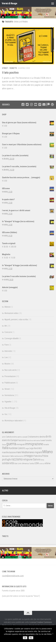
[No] (52, 633)
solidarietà (8, 463)
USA (37, 463)
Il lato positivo (10, 72)
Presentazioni (10, 376)
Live (6, 357)
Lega (27, 448)
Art (5, 326)
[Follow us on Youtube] (35, 104)
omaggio (28, 455)
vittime (47, 463)
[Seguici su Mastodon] (52, 104)
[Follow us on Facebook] (22, 104)
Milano (47, 451)
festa (28, 440)
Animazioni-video (11, 313)
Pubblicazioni (9, 382)
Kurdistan (13, 448)
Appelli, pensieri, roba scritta (16, 319)
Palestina (38, 456)
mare (18, 452)
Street (5, 68)
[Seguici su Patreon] (48, 104)
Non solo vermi (10, 370)
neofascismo (19, 456)
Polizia (45, 456)
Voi (5, 414)
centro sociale (22, 437)
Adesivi (7, 307)
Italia (5, 448)
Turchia (31, 464)
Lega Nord (33, 448)
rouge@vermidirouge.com (13, 575)
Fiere (6, 345)
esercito (6, 440)
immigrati (20, 444)
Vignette (13, 68)
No (31, 638)
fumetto (48, 440)
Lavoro (21, 448)
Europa (13, 440)
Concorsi (8, 332)
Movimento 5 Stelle (8, 456)
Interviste (8, 351)
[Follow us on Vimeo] (39, 104)
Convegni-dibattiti (11, 338)
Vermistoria (9, 395)
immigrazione (34, 444)
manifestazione (9, 452)
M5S (40, 448)
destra (42, 436)
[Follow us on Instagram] (31, 104)
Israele (46, 444)
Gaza (4, 445)
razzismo (17, 459)
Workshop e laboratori (13, 420)
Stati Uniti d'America (21, 463)
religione (28, 459)
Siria (42, 460)
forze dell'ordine (35, 440)
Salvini (37, 459)
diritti (48, 436)
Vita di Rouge (9, 408)
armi (3, 437)
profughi (6, 459)
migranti (38, 452)
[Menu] (52, 3)
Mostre (7, 363)
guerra (11, 443)
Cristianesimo (33, 436)
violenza (41, 464)
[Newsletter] (44, 104)
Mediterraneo (27, 452)
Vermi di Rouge (9, 3)
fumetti (43, 440)
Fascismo (22, 440)
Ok (25, 638)
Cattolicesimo (11, 437)
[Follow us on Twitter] (27, 104)
